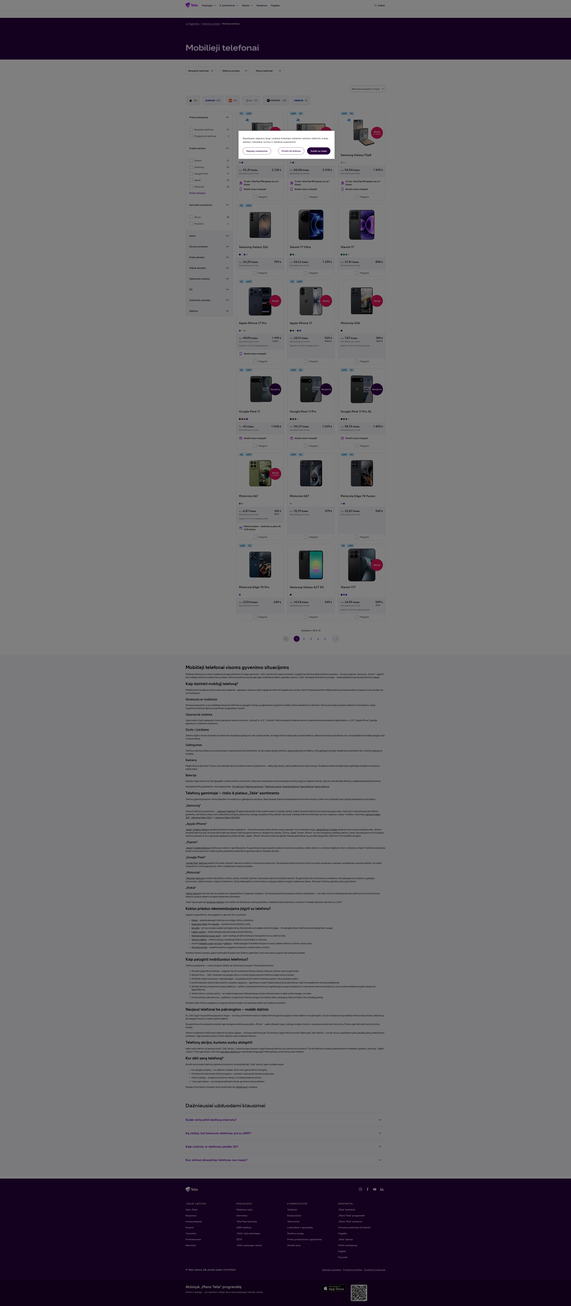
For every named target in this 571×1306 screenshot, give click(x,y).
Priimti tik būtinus (291, 151)
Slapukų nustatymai (257, 151)
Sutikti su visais (319, 151)
